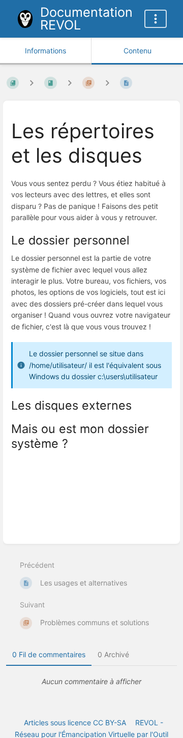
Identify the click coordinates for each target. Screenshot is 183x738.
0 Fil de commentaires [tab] (48, 654)
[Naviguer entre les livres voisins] (31, 83)
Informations (45, 50)
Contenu (137, 50)
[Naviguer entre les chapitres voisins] (69, 83)
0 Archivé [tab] (113, 654)
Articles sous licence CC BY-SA (75, 722)
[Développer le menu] (155, 19)
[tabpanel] (91, 681)
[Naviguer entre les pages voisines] (107, 83)
